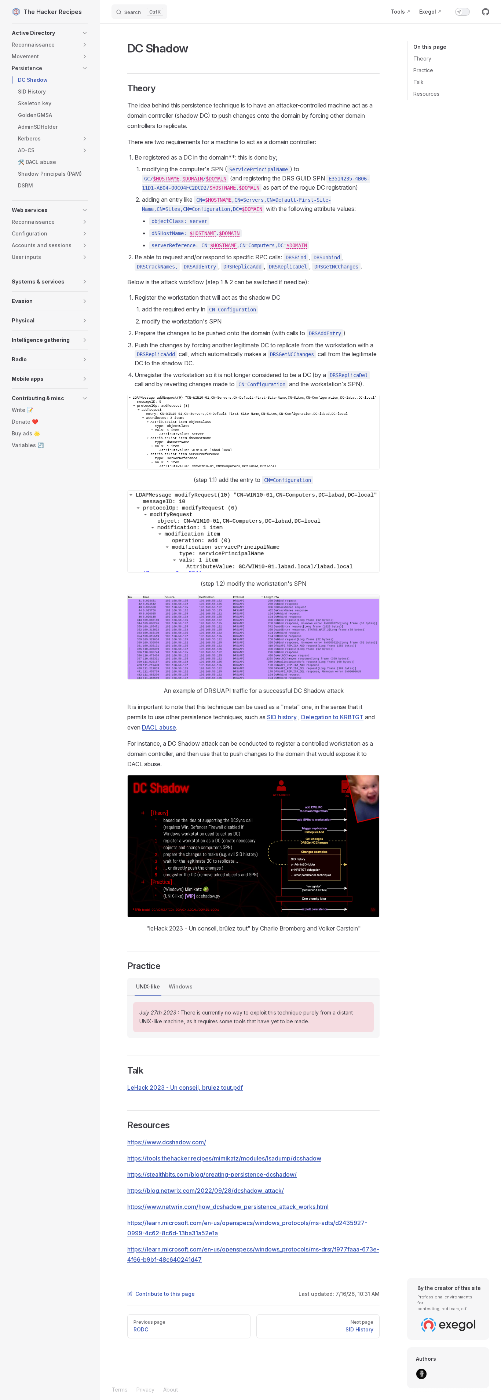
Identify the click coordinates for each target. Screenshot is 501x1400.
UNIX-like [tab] (148, 986)
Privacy (145, 1389)
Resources (426, 94)
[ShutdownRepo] (421, 1373)
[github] (485, 11)
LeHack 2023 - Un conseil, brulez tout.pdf (185, 1087)
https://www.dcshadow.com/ (166, 1142)
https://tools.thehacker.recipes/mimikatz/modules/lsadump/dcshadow (224, 1158)
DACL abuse (159, 727)
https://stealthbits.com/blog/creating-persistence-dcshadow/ (212, 1174)
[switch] (462, 12)
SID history (282, 717)
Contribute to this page (165, 1294)
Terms (119, 1389)
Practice (423, 70)
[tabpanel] (253, 1017)
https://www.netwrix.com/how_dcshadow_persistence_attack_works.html (228, 1206)
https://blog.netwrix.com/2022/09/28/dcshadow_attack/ (205, 1190)
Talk (418, 82)
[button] (50, 33)
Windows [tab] (181, 986)
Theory (422, 58)
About (170, 1389)
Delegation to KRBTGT (332, 717)
